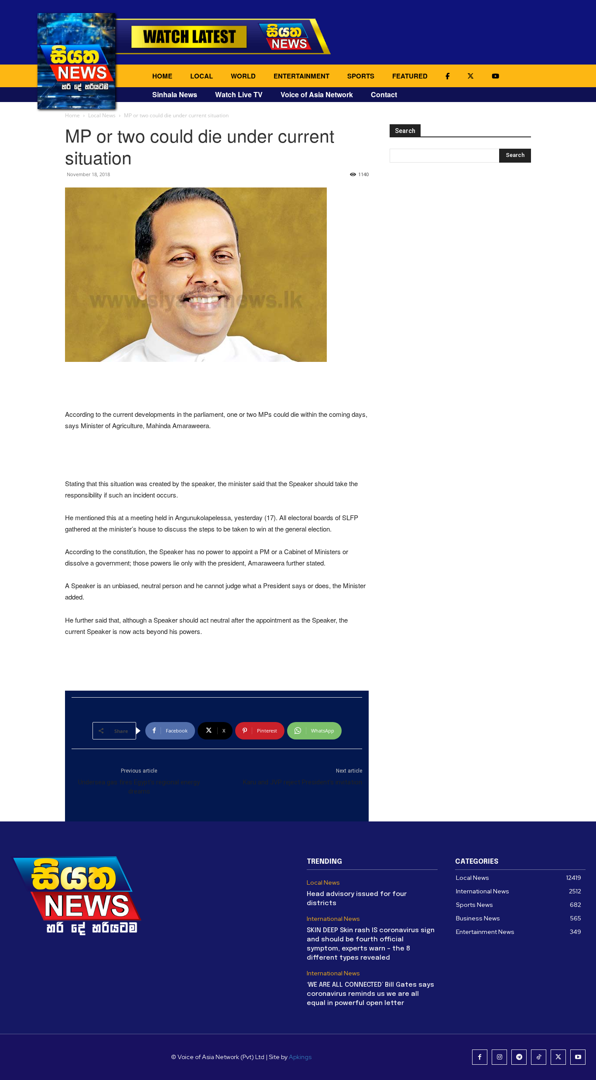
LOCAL (201, 76)
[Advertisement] (217, 386)
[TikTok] (538, 1057)
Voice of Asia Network (317, 94)
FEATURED (410, 76)
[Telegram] (519, 1057)
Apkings (300, 1057)
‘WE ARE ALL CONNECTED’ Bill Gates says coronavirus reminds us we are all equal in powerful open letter (370, 994)
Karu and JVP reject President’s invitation (302, 782)
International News (333, 919)
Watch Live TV (239, 94)
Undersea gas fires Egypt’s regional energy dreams (139, 786)
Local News (102, 115)
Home (72, 115)
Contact (384, 94)
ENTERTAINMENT (301, 76)
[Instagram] (499, 1057)
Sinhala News (174, 94)
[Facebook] (479, 1057)
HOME (162, 76)
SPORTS (360, 76)
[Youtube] (578, 1057)
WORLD (243, 76)
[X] (558, 1057)
